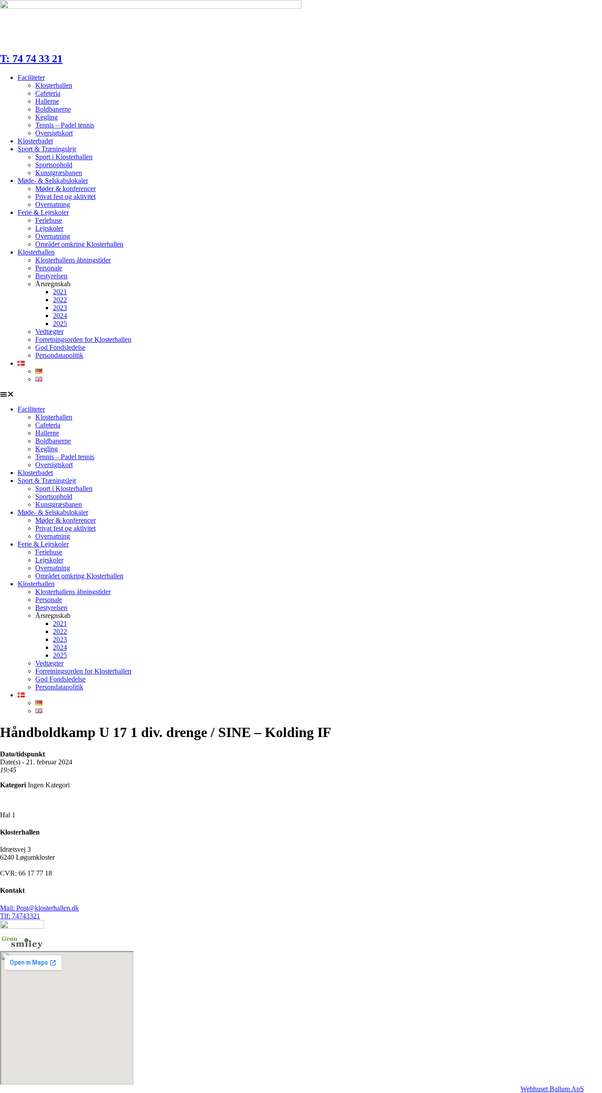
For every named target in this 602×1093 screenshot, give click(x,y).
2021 (60, 292)
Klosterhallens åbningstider (73, 260)
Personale (48, 268)
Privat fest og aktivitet (65, 196)
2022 (60, 299)
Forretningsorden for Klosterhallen (83, 339)
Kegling (46, 117)
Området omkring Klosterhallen (79, 244)
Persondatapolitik (59, 355)
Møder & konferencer (65, 188)
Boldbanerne (53, 109)
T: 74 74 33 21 (31, 58)
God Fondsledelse (60, 347)
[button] (301, 394)
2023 (60, 307)
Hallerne (47, 101)
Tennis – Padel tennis (64, 125)
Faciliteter (31, 77)
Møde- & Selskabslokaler (53, 180)
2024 (60, 315)
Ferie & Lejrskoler (43, 212)
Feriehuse (48, 220)
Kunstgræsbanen (58, 172)
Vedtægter (49, 331)
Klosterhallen (53, 85)
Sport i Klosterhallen (64, 157)
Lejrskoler (49, 228)
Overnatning (52, 204)
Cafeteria (47, 93)
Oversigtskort (54, 133)
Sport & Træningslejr (47, 149)
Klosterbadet (35, 141)
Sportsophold (53, 164)
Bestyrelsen (51, 276)
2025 (60, 323)
